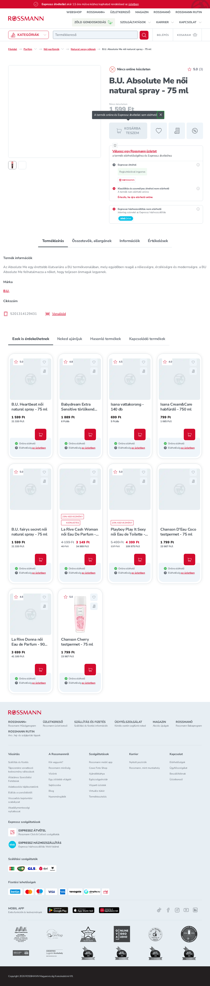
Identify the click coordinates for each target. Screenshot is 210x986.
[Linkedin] (195, 910)
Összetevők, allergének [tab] (91, 240)
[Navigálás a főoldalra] (25, 18)
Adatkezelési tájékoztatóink (23, 786)
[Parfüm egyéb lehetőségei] (35, 49)
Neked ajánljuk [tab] (69, 338)
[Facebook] (168, 910)
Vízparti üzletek (97, 785)
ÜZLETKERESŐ (120, 12)
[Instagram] (177, 910)
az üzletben (39, 447)
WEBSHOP (74, 12)
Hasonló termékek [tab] (105, 338)
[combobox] (95, 35)
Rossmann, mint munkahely (144, 768)
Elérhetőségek (177, 762)
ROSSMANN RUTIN (189, 12)
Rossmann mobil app (100, 762)
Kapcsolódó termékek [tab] (147, 338)
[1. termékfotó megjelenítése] (12, 165)
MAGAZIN (141, 12)
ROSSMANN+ (96, 12)
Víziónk (53, 773)
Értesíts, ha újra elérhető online (135, 197)
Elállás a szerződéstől (20, 792)
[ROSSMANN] (24, 712)
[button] (135, 22)
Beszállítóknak (178, 773)
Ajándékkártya (97, 773)
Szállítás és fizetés (18, 762)
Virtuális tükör (97, 791)
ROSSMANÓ (162, 12)
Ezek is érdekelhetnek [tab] (30, 338)
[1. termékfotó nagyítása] (54, 111)
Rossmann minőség (59, 768)
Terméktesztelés (98, 796)
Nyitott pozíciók (138, 762)
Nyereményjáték (57, 796)
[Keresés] (144, 35)
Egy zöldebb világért (60, 779)
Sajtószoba (55, 785)
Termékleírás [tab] (53, 240)
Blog (51, 791)
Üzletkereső (176, 779)
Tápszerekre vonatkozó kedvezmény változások (21, 769)
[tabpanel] (105, 285)
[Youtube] (186, 910)
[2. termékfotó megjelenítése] (22, 165)
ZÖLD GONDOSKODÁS (90, 22)
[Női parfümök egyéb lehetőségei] (62, 49)
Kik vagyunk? (56, 762)
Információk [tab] (130, 240)
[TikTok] (159, 910)
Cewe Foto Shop (98, 768)
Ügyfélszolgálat (178, 768)
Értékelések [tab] (158, 240)
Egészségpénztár (98, 779)
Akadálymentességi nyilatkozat (19, 809)
